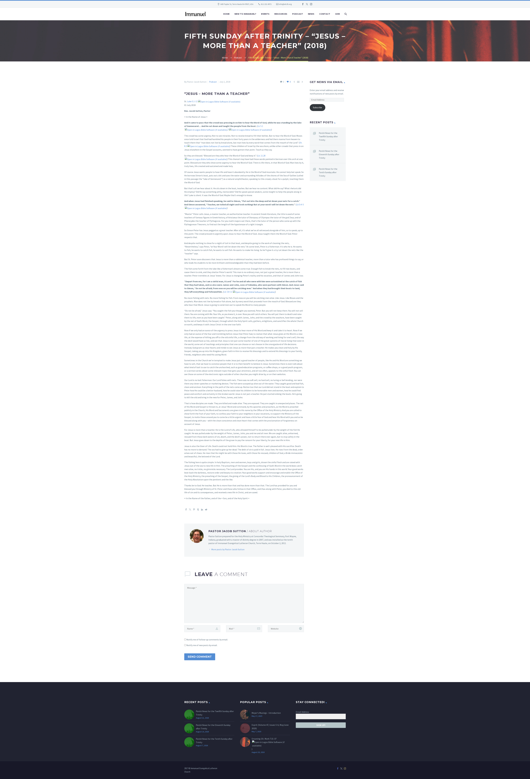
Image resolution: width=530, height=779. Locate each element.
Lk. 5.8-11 (228, 291)
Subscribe (317, 107)
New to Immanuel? (245, 14)
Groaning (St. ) (264, 743)
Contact (324, 14)
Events (265, 14)
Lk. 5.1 (260, 126)
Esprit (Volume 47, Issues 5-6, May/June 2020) (270, 726)
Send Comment (200, 656)
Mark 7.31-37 (270, 738)
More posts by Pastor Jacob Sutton (227, 549)
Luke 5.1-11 (192, 101)
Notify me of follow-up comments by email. (207, 639)
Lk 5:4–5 (300, 204)
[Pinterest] (194, 509)
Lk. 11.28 (261, 155)
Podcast (297, 14)
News (311, 14)
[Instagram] (311, 4)
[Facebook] (303, 4)
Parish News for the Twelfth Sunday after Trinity (328, 136)
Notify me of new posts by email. (201, 645)
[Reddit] (206, 509)
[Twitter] (307, 4)
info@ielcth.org (285, 4)
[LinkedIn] (202, 509)
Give (337, 14)
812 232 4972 (266, 4)
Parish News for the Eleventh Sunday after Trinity (329, 154)
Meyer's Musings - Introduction (266, 712)
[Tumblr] (198, 509)
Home (226, 14)
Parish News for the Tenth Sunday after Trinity (328, 172)
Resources (280, 14)
